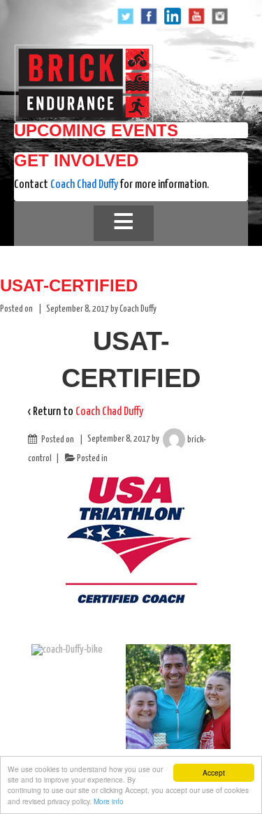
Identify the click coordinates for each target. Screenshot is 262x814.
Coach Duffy (138, 309)
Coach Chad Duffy (84, 185)
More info (109, 801)
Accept (214, 772)
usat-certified (69, 285)
